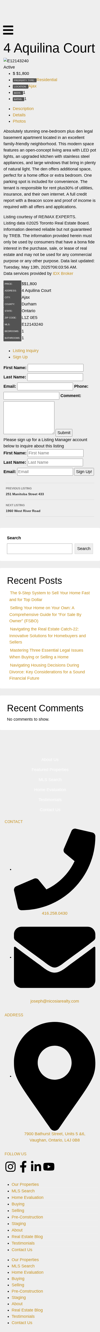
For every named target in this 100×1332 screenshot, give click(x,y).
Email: (9, 386)
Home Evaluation (50, 789)
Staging (19, 1223)
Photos (19, 121)
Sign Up (20, 357)
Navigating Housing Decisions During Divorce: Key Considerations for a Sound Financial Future (47, 672)
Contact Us (50, 809)
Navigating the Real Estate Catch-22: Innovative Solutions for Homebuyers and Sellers (47, 635)
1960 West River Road (23, 508)
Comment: (70, 395)
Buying (18, 1204)
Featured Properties (50, 769)
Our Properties (25, 1184)
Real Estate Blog (27, 1236)
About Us (50, 759)
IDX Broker (63, 273)
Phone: (81, 386)
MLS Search (50, 779)
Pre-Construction (27, 1217)
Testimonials (50, 799)
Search (14, 538)
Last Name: (14, 377)
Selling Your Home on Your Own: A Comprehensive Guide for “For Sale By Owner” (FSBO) (45, 614)
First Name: (15, 367)
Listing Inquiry (26, 350)
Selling (18, 1210)
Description (23, 108)
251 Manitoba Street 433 (25, 491)
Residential (47, 79)
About (17, 1230)
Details (19, 115)
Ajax (32, 86)
